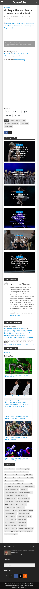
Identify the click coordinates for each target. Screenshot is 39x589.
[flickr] (11, 576)
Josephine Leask (15, 332)
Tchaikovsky (21, 522)
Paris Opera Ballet (11, 504)
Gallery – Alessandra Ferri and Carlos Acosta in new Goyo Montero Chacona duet (19, 262)
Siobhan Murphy (20, 335)
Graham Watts (16, 330)
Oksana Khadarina (9, 335)
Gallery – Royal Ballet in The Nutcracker (19, 195)
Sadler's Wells (24, 123)
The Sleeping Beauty (26, 528)
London (12, 120)
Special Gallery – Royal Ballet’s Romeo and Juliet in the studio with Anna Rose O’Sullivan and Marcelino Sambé (19, 151)
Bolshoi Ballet (10, 478)
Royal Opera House (26, 510)
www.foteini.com (15, 315)
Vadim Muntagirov (11, 531)
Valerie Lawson (18, 337)
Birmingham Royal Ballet (24, 475)
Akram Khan (9, 469)
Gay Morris (7, 330)
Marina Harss (19, 334)
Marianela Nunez (21, 495)
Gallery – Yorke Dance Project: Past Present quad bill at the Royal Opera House (19, 218)
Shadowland (8, 126)
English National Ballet (12, 486)
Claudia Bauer (8, 328)
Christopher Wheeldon (25, 478)
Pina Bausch (10, 507)
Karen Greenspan (27, 332)
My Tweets (7, 352)
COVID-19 (19, 481)
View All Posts (29, 279)
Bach (25, 472)
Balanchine (9, 475)
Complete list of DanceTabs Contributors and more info (20, 344)
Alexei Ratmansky (23, 469)
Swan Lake (22, 519)
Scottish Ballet (10, 519)
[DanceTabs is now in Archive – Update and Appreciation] (7, 553)
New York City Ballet (22, 501)
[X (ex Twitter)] (6, 576)
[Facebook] (16, 576)
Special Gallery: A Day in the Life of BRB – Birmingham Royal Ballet (19, 240)
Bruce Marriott (26, 554)
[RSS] (25, 576)
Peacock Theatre (20, 120)
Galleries (7, 7)
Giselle (23, 489)
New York (9, 501)
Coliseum (9, 481)
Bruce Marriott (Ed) (28, 337)
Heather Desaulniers (26, 330)
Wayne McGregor (26, 531)
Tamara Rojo (10, 522)
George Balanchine (11, 489)
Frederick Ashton (28, 486)
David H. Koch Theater (12, 484)
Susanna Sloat (8, 337)
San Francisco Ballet (24, 516)
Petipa (23, 504)
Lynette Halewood (9, 334)
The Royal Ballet (11, 528)
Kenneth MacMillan (25, 492)
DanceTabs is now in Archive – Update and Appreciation (22, 551)
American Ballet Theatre (13, 472)
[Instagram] (20, 576)
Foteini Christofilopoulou (12, 16)
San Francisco (10, 516)
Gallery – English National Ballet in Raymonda (19, 173)
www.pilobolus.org (19, 60)
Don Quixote (27, 484)
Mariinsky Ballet (10, 498)
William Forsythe (11, 534)
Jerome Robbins (11, 492)
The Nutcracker (10, 525)
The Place (22, 525)
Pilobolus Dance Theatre (12, 123)
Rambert (20, 507)
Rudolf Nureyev (10, 513)
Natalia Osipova (23, 498)
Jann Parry (7, 332)
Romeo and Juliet (11, 510)
